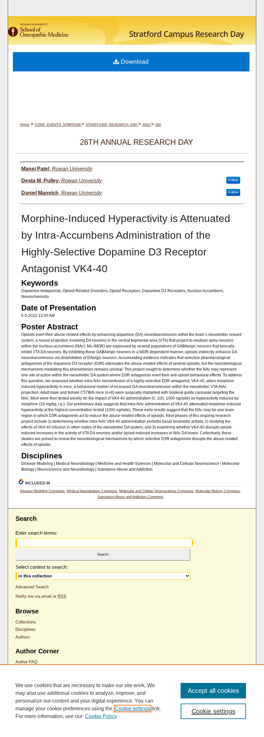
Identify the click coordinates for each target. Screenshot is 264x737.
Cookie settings (132, 708)
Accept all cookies (213, 690)
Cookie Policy (101, 716)
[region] (132, 700)
